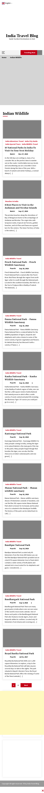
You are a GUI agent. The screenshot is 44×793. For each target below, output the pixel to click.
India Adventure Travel (14, 141)
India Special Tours (13, 144)
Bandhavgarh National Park (20, 599)
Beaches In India (11, 201)
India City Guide (31, 141)
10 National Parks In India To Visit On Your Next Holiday (20, 149)
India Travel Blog (22, 35)
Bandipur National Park (17, 545)
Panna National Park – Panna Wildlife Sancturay (20, 321)
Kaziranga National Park (18, 433)
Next (26, 685)
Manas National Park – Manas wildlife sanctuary (21, 489)
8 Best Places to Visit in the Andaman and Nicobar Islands (21, 206)
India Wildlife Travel (30, 144)
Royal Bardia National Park (19, 653)
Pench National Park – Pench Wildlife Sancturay (20, 263)
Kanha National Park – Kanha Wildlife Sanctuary (21, 378)
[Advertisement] (22, 83)
